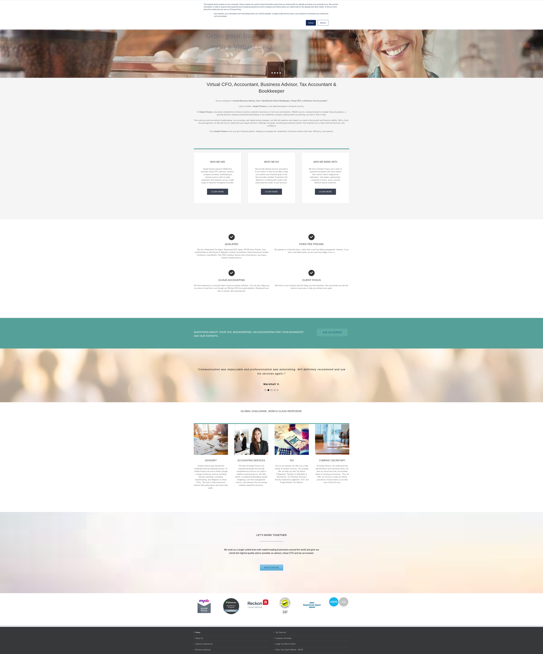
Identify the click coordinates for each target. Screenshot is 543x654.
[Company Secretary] (332, 421)
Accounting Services (203, 651)
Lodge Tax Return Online (285, 640)
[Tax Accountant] (292, 421)
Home (197, 628)
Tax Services (280, 628)
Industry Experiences (204, 640)
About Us (199, 634)
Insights (278, 651)
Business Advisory (203, 645)
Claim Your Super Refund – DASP (289, 645)
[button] (265, 386)
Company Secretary (283, 634)
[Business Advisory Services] (211, 421)
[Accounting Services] (251, 421)
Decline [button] (323, 22)
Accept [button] (310, 22)
